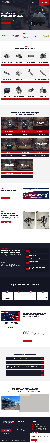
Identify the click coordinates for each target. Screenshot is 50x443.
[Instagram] (35, 432)
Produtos (18, 1)
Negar (40, 439)
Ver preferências (46, 439)
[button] (48, 433)
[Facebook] (32, 432)
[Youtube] (37, 432)
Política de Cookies (37, 441)
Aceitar (34, 439)
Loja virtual (27, 2)
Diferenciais (27, 1)
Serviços (22, 1)
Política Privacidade (42, 441)
